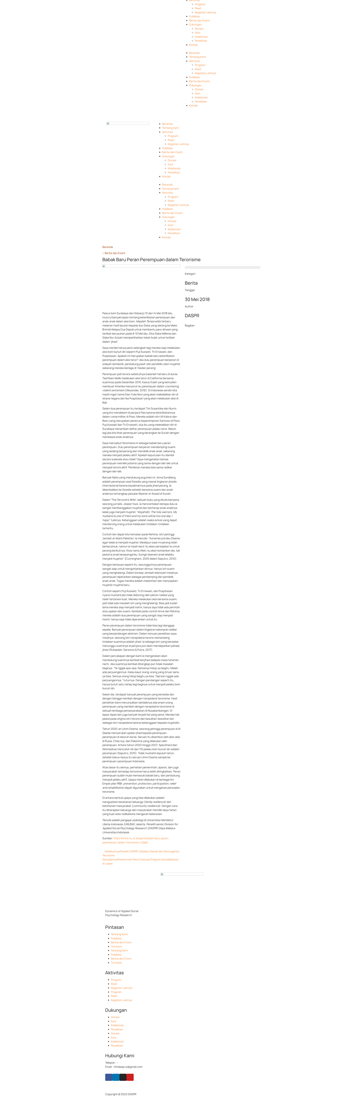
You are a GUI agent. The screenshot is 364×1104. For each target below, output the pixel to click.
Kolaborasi (201, 37)
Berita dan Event (199, 20)
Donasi (199, 28)
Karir (197, 32)
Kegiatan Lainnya (205, 12)
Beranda (194, 53)
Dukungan (195, 24)
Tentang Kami (197, 57)
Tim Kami (116, 946)
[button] (222, 49)
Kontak (193, 45)
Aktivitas (194, 61)
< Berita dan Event (113, 253)
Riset (198, 8)
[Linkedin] (115, 1077)
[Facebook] (108, 1077)
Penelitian (201, 41)
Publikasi (194, 16)
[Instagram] (123, 1077)
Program (200, 4)
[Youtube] (130, 1077)
